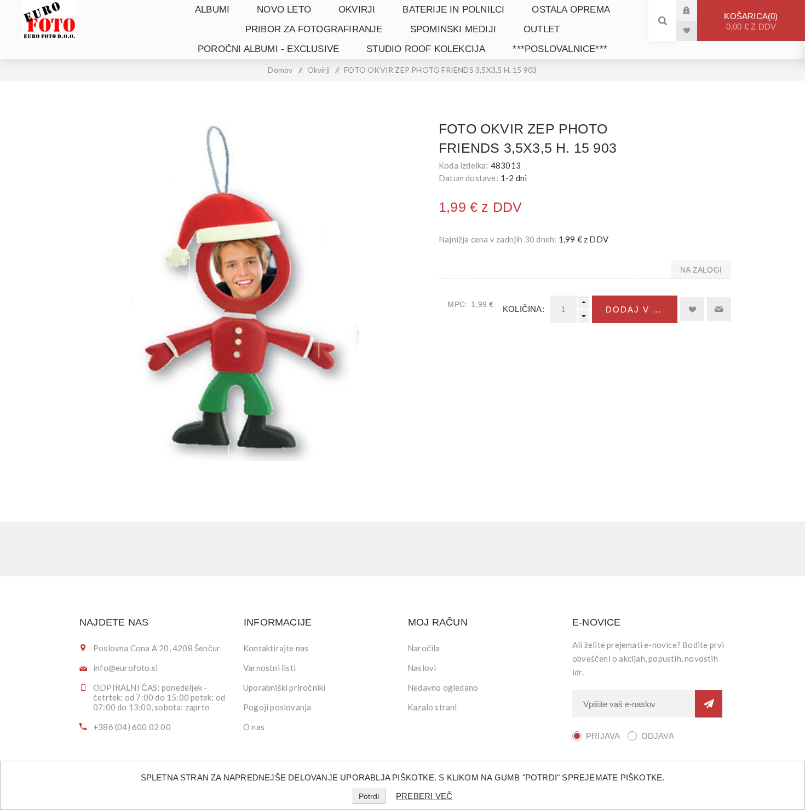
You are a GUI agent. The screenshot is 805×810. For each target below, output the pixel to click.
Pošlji (708, 704)
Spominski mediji (453, 29)
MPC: (457, 304)
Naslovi (421, 668)
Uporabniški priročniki (284, 687)
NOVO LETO (284, 9)
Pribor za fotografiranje (314, 29)
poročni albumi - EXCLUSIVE (268, 49)
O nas (253, 727)
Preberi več (424, 796)
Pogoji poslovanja (277, 707)
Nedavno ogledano (442, 687)
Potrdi (369, 796)
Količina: (523, 309)
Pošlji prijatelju (719, 309)
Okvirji (356, 9)
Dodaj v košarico (641, 309)
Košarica (750, 21)
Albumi (212, 9)
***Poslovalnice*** (560, 49)
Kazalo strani (432, 707)
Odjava (657, 735)
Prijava (695, 10)
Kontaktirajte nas (275, 648)
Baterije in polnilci (453, 9)
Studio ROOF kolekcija (425, 49)
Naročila (423, 648)
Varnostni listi (269, 668)
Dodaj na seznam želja (692, 309)
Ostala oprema (571, 9)
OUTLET (542, 29)
